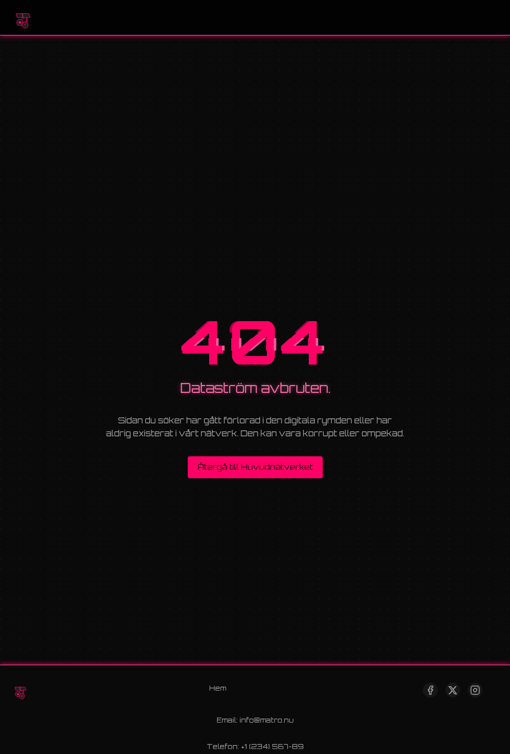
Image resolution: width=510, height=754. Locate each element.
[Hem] (22, 17)
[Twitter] (452, 690)
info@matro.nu (267, 720)
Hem (217, 688)
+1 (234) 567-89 (272, 746)
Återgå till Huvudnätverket (255, 467)
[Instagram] (475, 690)
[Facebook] (430, 690)
